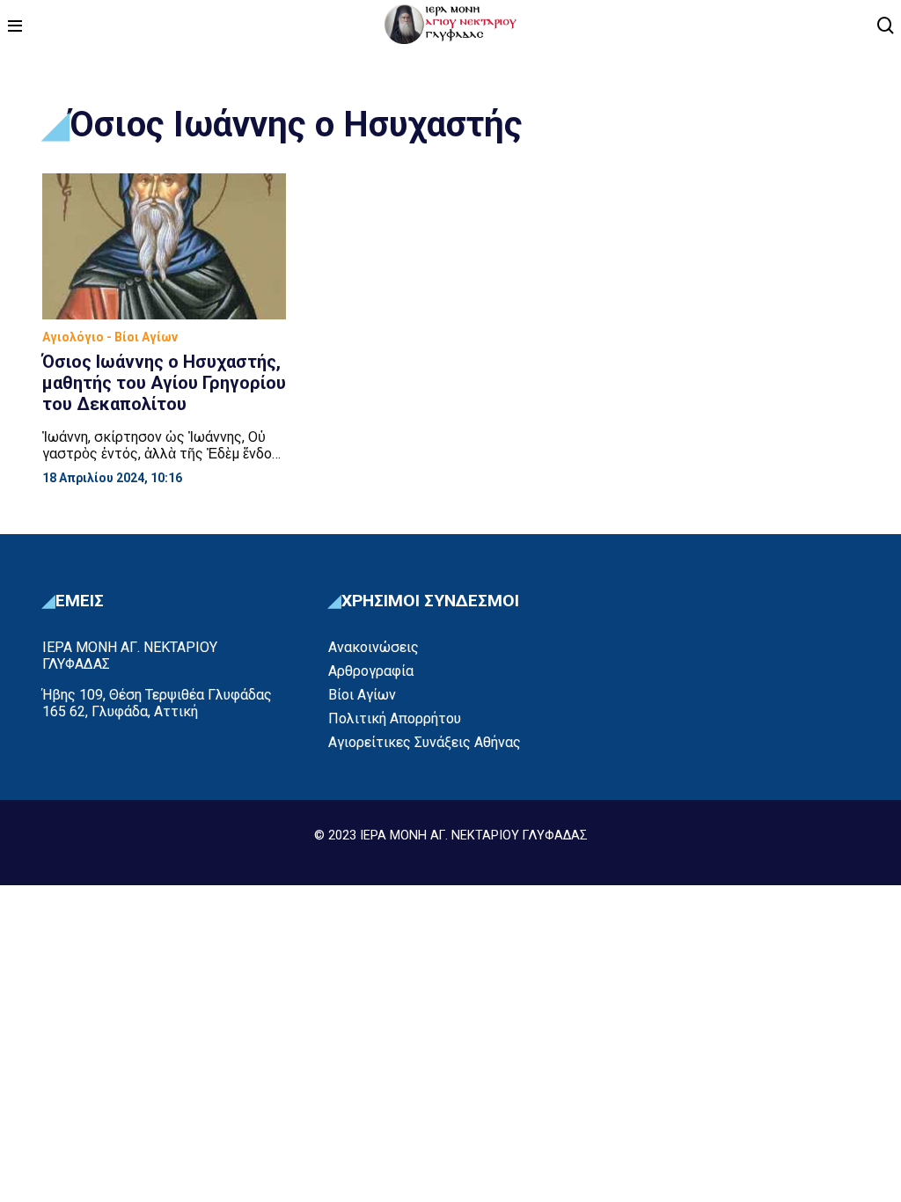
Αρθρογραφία (371, 671)
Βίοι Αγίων (362, 694)
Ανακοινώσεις (373, 647)
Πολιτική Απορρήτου (394, 718)
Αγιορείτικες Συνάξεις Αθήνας (424, 742)
